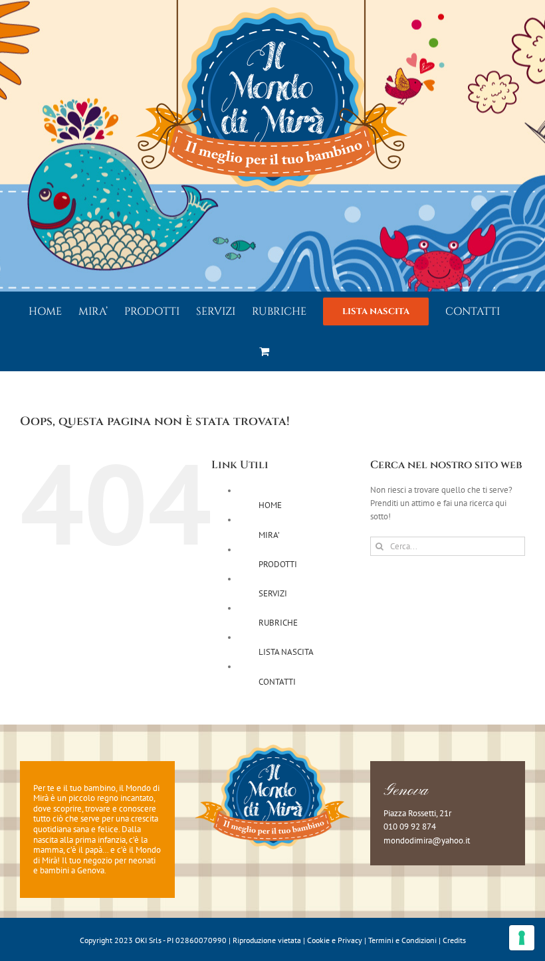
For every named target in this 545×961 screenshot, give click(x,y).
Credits (454, 940)
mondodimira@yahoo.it (426, 840)
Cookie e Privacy (334, 940)
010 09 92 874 (409, 826)
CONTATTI (277, 681)
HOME (270, 505)
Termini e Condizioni (402, 940)
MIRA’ (269, 535)
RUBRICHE (278, 622)
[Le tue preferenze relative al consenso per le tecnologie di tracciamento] (521, 937)
